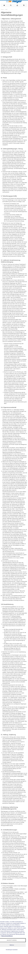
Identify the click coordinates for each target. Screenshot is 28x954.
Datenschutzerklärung (7, 935)
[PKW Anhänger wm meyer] (14, 2)
